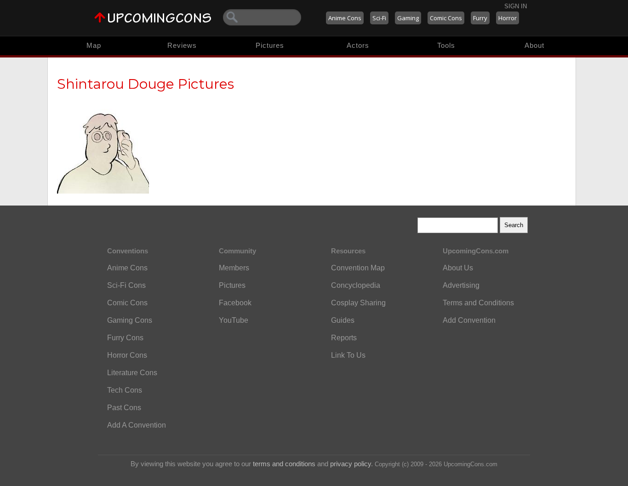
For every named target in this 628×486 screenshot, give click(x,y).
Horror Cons (127, 355)
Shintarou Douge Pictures (145, 83)
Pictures (270, 45)
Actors (358, 45)
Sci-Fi (379, 18)
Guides (342, 320)
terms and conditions (284, 464)
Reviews (182, 45)
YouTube (233, 320)
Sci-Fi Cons (126, 285)
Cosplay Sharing (358, 303)
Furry (480, 18)
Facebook (235, 303)
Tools (446, 45)
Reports (344, 338)
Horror (507, 18)
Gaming (408, 18)
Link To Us (348, 355)
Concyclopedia (355, 285)
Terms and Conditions (478, 303)
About (534, 45)
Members (234, 268)
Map (93, 45)
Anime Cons (344, 18)
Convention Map (358, 268)
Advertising (461, 285)
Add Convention (469, 320)
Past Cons (124, 408)
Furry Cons (125, 338)
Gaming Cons (129, 320)
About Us (458, 268)
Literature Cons (132, 373)
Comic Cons (446, 18)
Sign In (515, 6)
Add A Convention (136, 425)
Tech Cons (124, 390)
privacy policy (350, 464)
